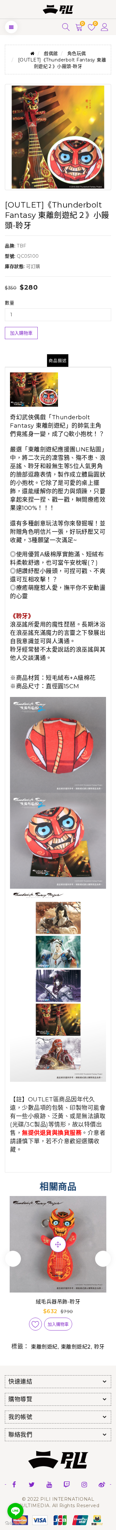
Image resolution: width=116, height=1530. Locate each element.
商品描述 (58, 360)
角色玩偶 (76, 53)
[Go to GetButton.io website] (15, 1523)
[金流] (58, 1520)
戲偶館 (51, 53)
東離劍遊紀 (44, 1347)
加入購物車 (21, 333)
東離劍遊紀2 (76, 1347)
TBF (21, 246)
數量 (9, 303)
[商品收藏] (35, 1324)
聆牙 (99, 1347)
